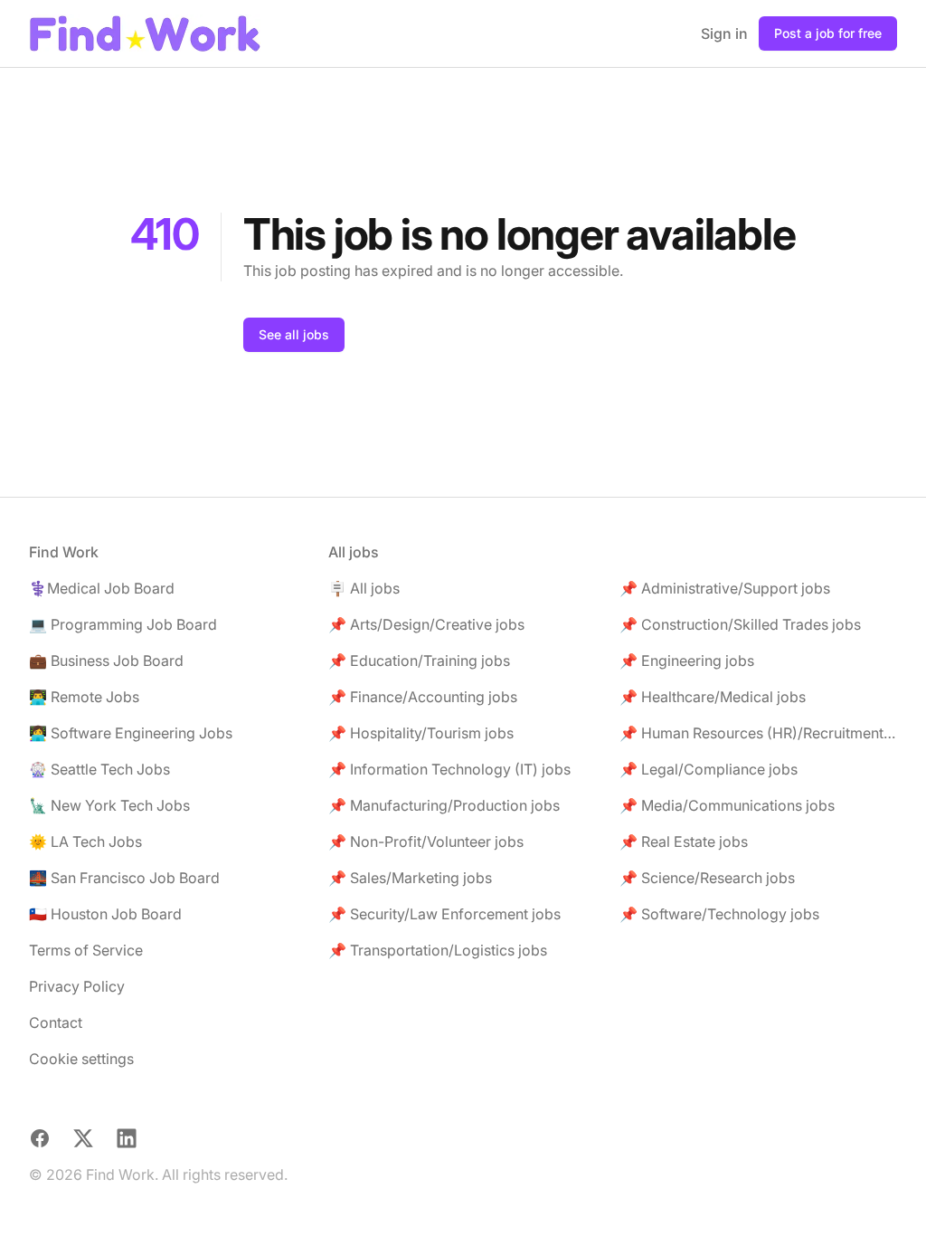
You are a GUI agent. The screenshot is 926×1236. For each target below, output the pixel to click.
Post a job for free (828, 33)
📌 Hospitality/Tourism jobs (421, 733)
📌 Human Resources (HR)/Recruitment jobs (758, 733)
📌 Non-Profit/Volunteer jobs (426, 841)
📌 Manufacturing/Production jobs (444, 805)
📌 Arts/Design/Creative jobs (426, 624)
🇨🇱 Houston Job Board (105, 914)
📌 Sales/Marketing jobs (410, 878)
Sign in (724, 33)
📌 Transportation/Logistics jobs (437, 950)
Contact (55, 1022)
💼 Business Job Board (106, 660)
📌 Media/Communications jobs (727, 805)
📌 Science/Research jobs (707, 878)
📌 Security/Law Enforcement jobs (444, 914)
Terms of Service (86, 950)
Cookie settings (81, 1059)
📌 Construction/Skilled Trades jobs (740, 624)
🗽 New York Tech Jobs (109, 805)
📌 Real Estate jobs (683, 841)
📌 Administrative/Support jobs (724, 588)
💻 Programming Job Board (123, 624)
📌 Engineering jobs (686, 660)
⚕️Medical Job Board (102, 588)
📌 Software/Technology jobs (719, 914)
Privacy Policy (77, 986)
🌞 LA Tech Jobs (85, 841)
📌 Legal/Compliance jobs (708, 769)
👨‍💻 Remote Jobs (84, 697)
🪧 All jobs (364, 588)
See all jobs (294, 334)
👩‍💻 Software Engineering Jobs (130, 733)
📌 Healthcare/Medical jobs (712, 697)
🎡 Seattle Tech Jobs (99, 769)
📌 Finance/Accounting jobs (422, 697)
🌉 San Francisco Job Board (124, 878)
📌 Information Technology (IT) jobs (449, 769)
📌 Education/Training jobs (419, 660)
